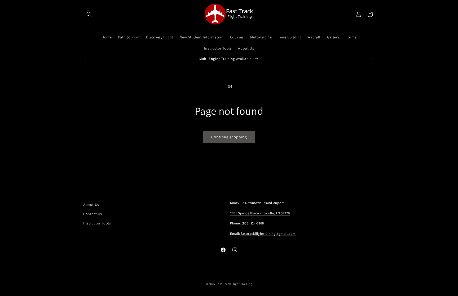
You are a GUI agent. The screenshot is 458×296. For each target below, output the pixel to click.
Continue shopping (229, 136)
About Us (91, 204)
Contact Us (92, 213)
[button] (89, 14)
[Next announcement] (373, 59)
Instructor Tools (97, 223)
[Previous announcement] (85, 59)
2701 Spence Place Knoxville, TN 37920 (260, 213)
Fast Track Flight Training (234, 284)
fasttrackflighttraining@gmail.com (268, 233)
